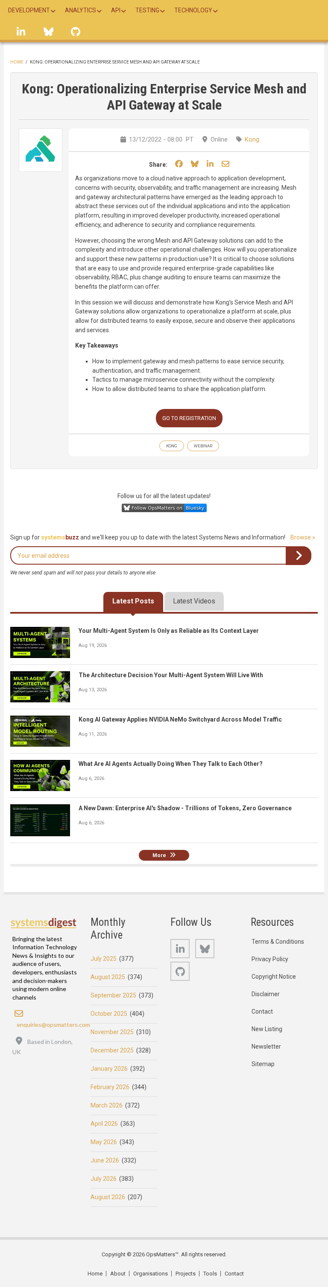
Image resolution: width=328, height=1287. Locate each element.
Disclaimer (266, 994)
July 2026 (104, 1178)
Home (16, 62)
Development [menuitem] (29, 10)
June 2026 (105, 1160)
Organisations (150, 1273)
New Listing (267, 1029)
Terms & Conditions (278, 941)
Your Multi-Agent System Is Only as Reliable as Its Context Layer (169, 630)
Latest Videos (194, 601)
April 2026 (104, 1123)
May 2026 (104, 1142)
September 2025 (113, 995)
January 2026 (109, 1068)
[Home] (43, 922)
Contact (262, 1011)
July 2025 (104, 958)
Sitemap (263, 1064)
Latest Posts (133, 601)
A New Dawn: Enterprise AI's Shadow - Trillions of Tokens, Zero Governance (185, 808)
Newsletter (266, 1046)
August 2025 (108, 977)
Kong (252, 139)
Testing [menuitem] (147, 10)
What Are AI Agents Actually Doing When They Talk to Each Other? (171, 763)
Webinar (203, 445)
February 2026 (110, 1087)
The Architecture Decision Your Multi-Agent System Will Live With (171, 675)
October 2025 (109, 1013)
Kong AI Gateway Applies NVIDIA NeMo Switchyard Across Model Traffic (180, 719)
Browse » (302, 537)
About (118, 1273)
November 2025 (112, 1032)
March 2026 (107, 1105)
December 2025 (112, 1050)
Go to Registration (189, 418)
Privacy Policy (270, 959)
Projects (186, 1273)
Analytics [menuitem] (80, 10)
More (159, 855)
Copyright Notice (274, 976)
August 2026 (108, 1197)
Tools (210, 1273)
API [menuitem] (115, 10)
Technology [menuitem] (193, 10)
